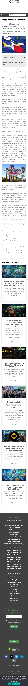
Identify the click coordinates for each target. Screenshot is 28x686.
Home (3, 31)
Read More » (14, 299)
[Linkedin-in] (22, 657)
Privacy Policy (10, 671)
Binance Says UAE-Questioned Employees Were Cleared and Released (14, 405)
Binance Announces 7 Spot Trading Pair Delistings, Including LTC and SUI (14, 487)
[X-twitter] (11, 657)
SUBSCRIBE (14, 626)
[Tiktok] (14, 660)
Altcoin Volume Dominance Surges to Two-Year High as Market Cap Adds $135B (14, 283)
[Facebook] (6, 657)
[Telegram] (17, 657)
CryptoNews (9, 31)
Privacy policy (16, 683)
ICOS (16, 85)
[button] (1, 15)
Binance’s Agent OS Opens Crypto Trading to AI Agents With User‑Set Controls (14, 448)
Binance (4, 219)
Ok (10, 683)
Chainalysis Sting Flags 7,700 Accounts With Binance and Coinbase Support (14, 323)
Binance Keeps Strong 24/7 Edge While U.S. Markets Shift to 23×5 (14, 365)
